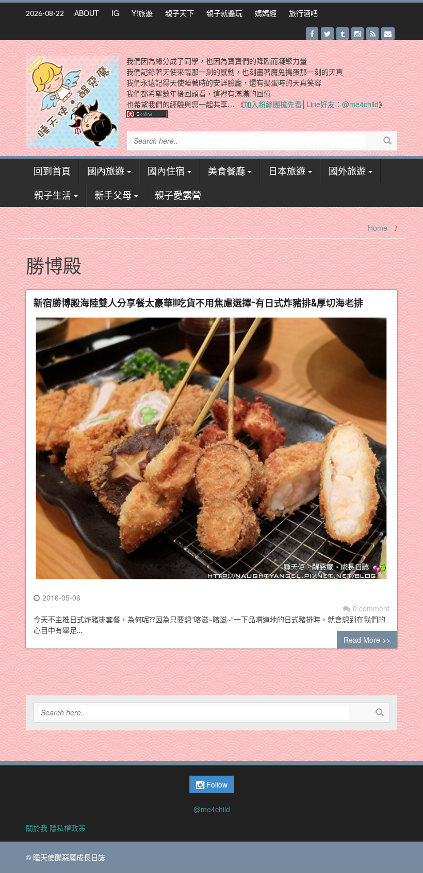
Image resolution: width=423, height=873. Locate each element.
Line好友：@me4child (342, 104)
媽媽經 (265, 13)
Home (377, 227)
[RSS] (372, 33)
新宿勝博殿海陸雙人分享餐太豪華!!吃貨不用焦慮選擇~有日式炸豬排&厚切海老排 (198, 302)
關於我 (36, 828)
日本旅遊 (286, 170)
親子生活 (52, 194)
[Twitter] (327, 33)
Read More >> (367, 640)
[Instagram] (357, 33)
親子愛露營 (178, 194)
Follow (215, 784)
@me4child (211, 809)
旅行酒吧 (303, 13)
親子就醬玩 (224, 13)
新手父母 (113, 194)
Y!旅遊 (142, 13)
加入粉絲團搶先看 (273, 104)
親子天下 (179, 13)
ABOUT (86, 13)
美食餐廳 (226, 170)
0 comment (371, 608)
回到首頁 (52, 170)
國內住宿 (166, 170)
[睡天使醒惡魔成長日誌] (72, 101)
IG (115, 13)
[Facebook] (312, 33)
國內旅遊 (105, 170)
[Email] (388, 33)
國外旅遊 (347, 170)
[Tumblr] (342, 33)
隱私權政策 (68, 828)
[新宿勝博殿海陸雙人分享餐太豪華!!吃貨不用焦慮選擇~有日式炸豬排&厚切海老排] (211, 453)
